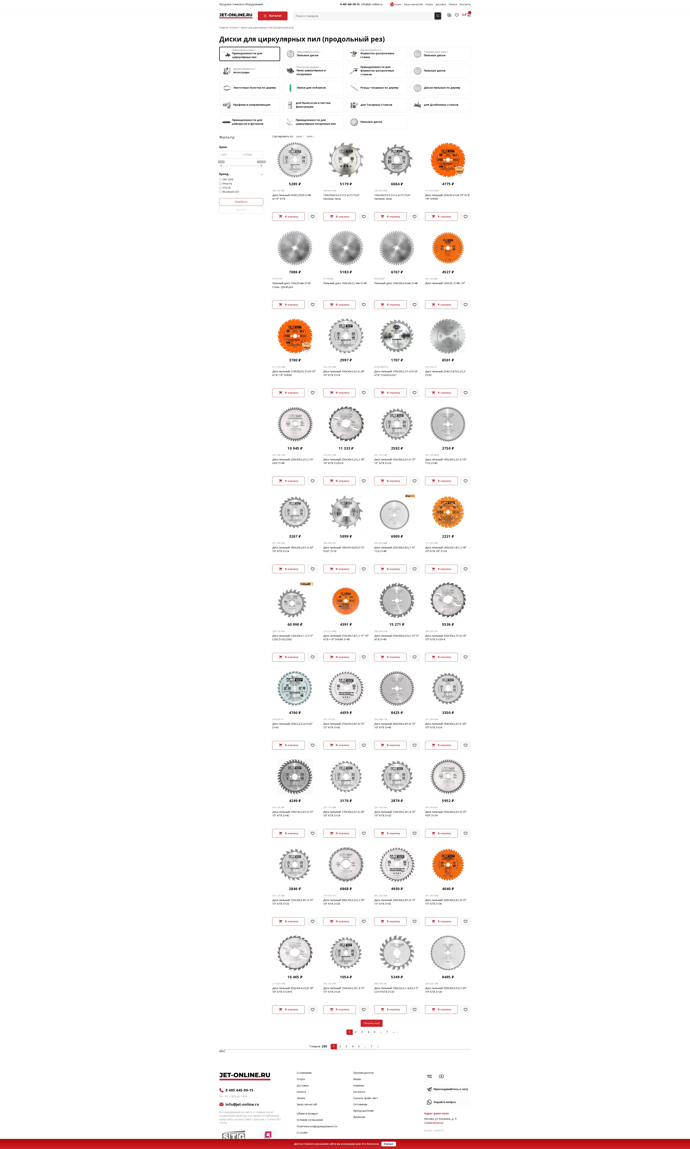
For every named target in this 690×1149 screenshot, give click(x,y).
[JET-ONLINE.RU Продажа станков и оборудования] (235, 15)
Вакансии (359, 1117)
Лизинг (301, 1098)
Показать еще (372, 1023)
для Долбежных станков (441, 105)
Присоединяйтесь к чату (451, 1089)
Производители (363, 1073)
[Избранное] (457, 15)
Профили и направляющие (251, 105)
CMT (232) (227, 179)
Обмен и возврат (307, 1114)
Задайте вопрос (445, 1102)
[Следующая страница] (393, 1032)
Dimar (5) (227, 183)
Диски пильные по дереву (442, 88)
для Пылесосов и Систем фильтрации (313, 105)
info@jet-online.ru (371, 4)
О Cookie (302, 1133)
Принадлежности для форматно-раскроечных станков (377, 70)
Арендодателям (363, 1111)
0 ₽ (464, 15)
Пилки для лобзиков (311, 88)
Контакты (465, 4)
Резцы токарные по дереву (379, 88)
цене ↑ (300, 136)
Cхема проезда (433, 1123)
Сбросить (241, 210)
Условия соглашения (310, 1120)
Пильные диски (434, 71)
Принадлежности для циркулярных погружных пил (316, 122)
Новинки (358, 1086)
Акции (397, 4)
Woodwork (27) (230, 192)
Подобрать (241, 201)
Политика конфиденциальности (317, 1126)
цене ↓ (311, 136)
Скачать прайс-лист (365, 1098)
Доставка (441, 4)
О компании (304, 1073)
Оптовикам (360, 1104)
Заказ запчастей (413, 4)
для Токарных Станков (376, 105)
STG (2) (226, 187)
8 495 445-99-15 (350, 4)
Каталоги (359, 1092)
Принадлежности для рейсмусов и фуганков (247, 122)
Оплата (453, 4)
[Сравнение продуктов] (449, 15)
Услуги (429, 4)
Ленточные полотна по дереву (254, 88)
